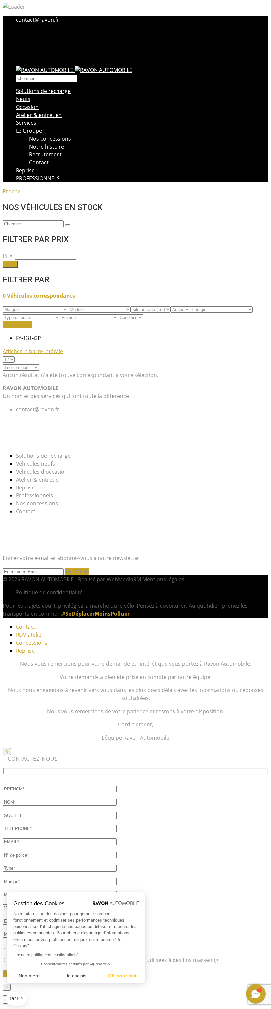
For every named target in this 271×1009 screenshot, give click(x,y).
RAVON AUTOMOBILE (47, 579)
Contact (39, 162)
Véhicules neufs (35, 463)
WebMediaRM (124, 579)
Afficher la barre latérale (33, 351)
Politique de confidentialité (49, 592)
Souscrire (77, 571)
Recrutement (45, 154)
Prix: (8, 255)
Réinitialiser (17, 324)
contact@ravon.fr (37, 19)
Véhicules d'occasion (42, 471)
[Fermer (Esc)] (5, 996)
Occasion (27, 107)
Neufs (23, 99)
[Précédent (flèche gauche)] (5, 1004)
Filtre (10, 264)
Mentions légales (163, 579)
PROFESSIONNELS (38, 178)
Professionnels (34, 495)
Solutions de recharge (43, 91)
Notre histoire (46, 146)
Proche (11, 191)
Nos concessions (50, 138)
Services (26, 122)
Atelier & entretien (39, 114)
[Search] (67, 225)
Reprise (25, 170)
